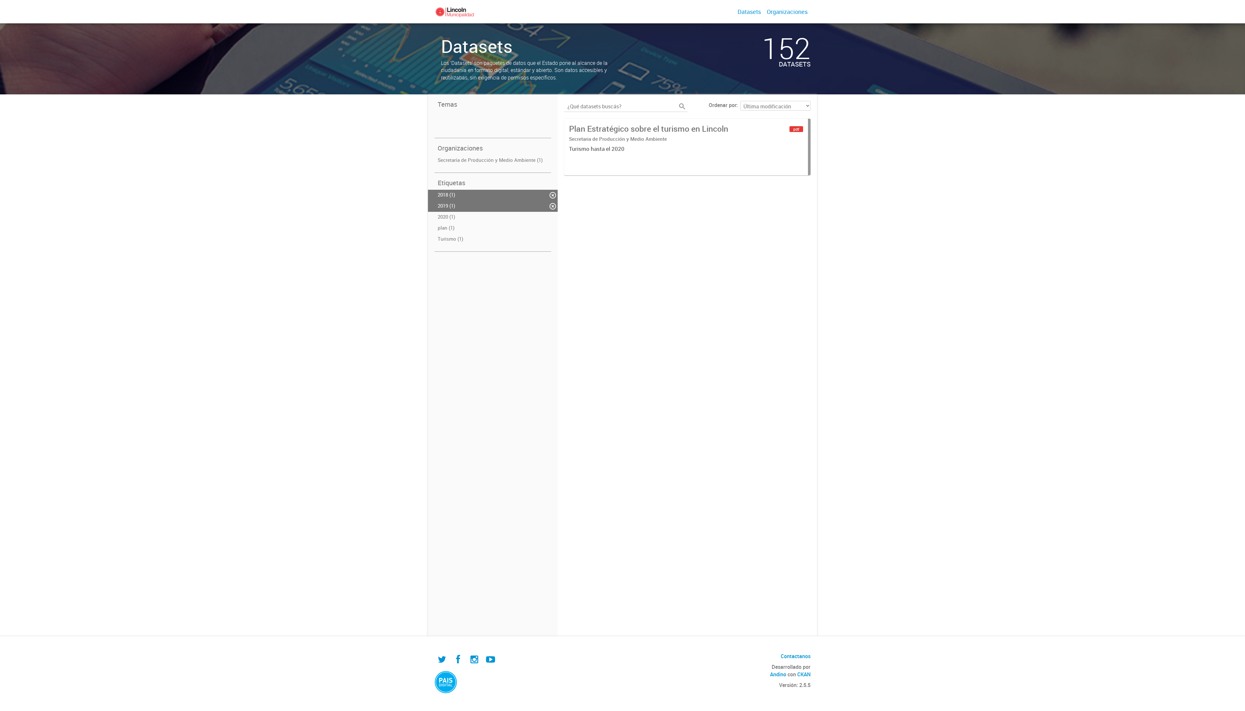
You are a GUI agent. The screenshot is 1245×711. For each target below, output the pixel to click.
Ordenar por (722, 105)
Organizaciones (787, 12)
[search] (682, 106)
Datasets (749, 12)
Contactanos (796, 656)
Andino (778, 674)
